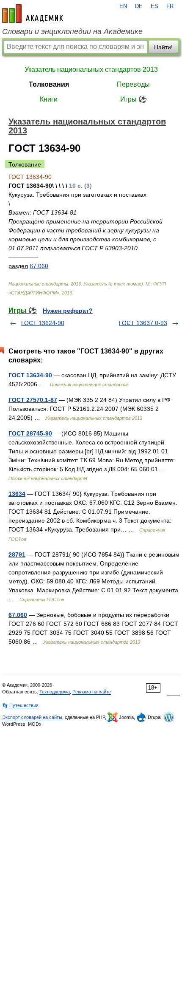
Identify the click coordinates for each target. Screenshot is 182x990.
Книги (49, 99)
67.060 (39, 266)
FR (170, 6)
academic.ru (32, 13)
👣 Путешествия (20, 705)
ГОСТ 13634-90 (30, 375)
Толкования (49, 84)
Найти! (163, 47)
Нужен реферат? (68, 310)
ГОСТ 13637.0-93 (143, 323)
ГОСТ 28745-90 (30, 433)
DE (139, 6)
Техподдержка (54, 691)
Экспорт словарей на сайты (32, 717)
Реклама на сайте (91, 691)
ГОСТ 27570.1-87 (32, 399)
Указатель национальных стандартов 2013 (91, 69)
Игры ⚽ (133, 99)
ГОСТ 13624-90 (42, 323)
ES (154, 6)
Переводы (133, 84)
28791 (16, 554)
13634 (16, 493)
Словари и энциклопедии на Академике (72, 31)
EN (123, 6)
